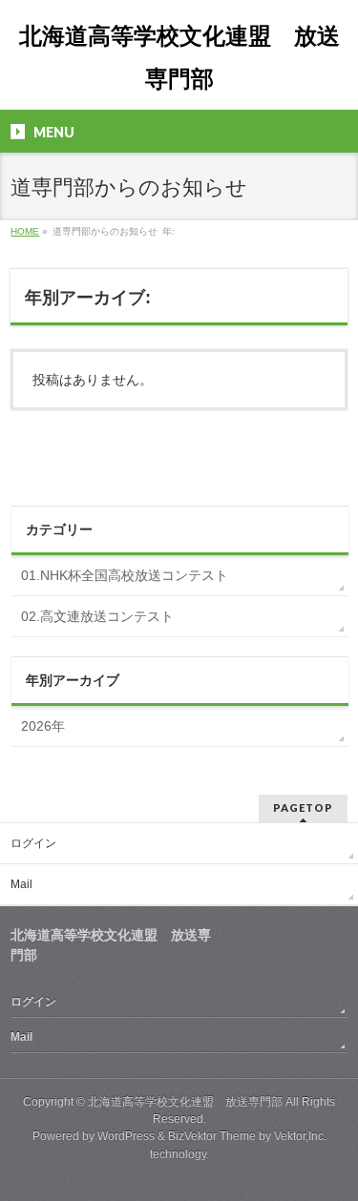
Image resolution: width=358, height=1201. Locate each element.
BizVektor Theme (212, 1136)
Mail (21, 884)
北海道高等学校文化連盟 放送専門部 (185, 1101)
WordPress (126, 1136)
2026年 (43, 726)
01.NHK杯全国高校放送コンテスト (124, 575)
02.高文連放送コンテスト (97, 616)
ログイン (33, 843)
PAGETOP (303, 807)
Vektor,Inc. (300, 1136)
